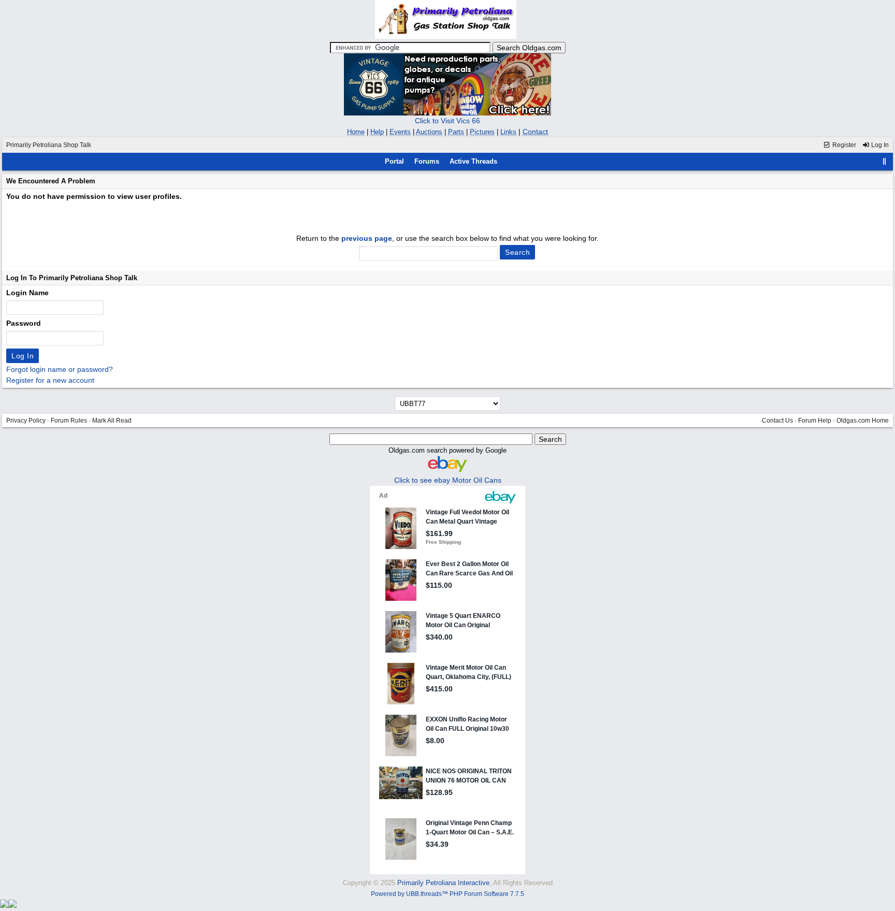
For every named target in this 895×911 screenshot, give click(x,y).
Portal (394, 161)
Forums (426, 161)
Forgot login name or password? (59, 369)
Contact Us (777, 420)
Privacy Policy (26, 420)
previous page (366, 238)
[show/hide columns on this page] (884, 161)
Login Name (27, 292)
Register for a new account (50, 380)
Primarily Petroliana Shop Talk (48, 145)
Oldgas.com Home (862, 420)
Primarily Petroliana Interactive (443, 883)
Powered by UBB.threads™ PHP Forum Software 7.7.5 (447, 894)
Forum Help (814, 420)
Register (843, 145)
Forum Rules (69, 420)
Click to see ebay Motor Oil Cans (447, 480)
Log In (879, 145)
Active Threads (473, 161)
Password (23, 323)
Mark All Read (112, 420)
